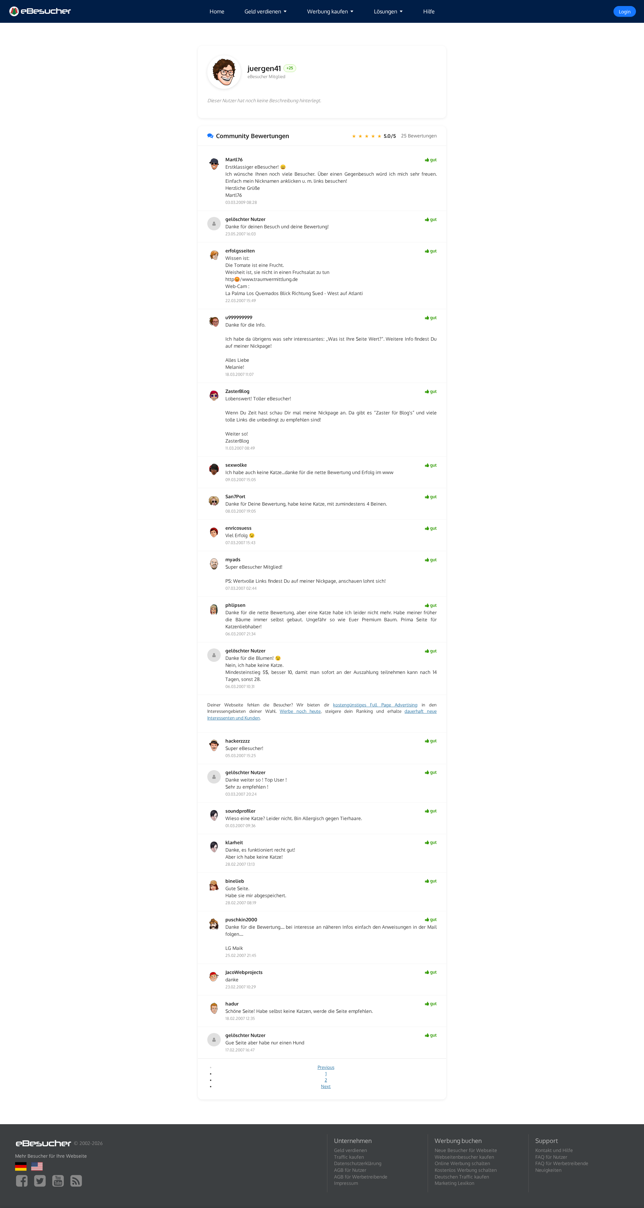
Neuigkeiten (548, 1170)
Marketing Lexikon (454, 1183)
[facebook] (23, 1180)
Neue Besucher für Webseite (466, 1150)
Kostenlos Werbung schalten (466, 1170)
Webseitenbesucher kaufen (464, 1157)
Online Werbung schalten (462, 1163)
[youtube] (59, 1180)
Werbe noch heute (300, 711)
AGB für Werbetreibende (360, 1177)
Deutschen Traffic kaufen (462, 1177)
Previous (326, 1067)
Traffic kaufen (349, 1157)
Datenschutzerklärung (357, 1163)
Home (217, 11)
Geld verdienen (350, 1150)
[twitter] (41, 1180)
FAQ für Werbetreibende (561, 1163)
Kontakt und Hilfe (554, 1150)
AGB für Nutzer (350, 1170)
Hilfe (429, 11)
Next (326, 1086)
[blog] (77, 1180)
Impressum (346, 1183)
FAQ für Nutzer (551, 1157)
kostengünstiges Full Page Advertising (375, 704)
